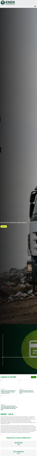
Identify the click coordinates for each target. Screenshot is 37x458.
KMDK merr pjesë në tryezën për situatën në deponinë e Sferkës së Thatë (26, 392)
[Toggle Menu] (35, 6)
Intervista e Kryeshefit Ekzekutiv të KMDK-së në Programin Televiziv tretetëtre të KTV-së (8, 392)
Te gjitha (33, 377)
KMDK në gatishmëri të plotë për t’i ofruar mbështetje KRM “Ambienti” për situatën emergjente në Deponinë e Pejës (9, 407)
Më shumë (4, 226)
